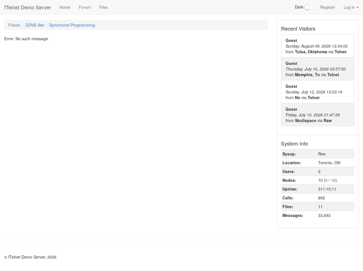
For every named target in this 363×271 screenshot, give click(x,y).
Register (327, 7)
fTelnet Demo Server (27, 7)
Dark (300, 7)
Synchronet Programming (72, 25)
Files (103, 7)
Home (65, 7)
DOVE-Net (35, 25)
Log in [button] (350, 7)
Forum (85, 7)
